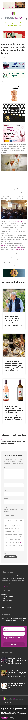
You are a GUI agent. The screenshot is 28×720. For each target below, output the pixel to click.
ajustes (14, 715)
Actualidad (3, 40)
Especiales (4, 603)
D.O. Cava (3, 245)
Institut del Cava (19, 249)
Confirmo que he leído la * (13, 638)
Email (5, 490)
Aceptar (4, 717)
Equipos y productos (7, 596)
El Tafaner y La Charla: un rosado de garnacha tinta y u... (17, 685)
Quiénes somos (7, 702)
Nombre (6, 481)
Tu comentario (8, 467)
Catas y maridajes (6, 607)
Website (6, 498)
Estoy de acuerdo (9, 515)
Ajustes (11, 717)
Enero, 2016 (3, 57)
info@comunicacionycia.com (10, 540)
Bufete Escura (18, 221)
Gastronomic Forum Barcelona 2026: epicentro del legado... (17, 660)
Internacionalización (7, 600)
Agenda (3, 605)
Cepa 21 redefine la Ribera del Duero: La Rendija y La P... (17, 672)
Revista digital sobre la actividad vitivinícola (13, 24)
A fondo (3, 598)
